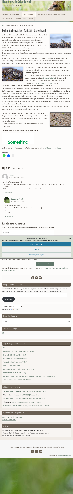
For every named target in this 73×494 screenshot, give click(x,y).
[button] (70, 238)
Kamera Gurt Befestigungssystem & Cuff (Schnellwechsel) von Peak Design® (29, 376)
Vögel (5, 348)
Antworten (8, 193)
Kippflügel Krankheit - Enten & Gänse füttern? (18, 351)
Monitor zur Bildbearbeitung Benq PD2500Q (31, 398)
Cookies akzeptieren (36, 244)
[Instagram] (32, 277)
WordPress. (67, 456)
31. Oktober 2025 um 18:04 (17, 178)
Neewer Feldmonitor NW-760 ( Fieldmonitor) (31, 391)
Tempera (60, 456)
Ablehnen (36, 249)
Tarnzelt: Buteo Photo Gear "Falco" (15, 362)
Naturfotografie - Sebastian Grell (16, 1)
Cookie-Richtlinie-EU (9, 420)
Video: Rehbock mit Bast (11, 366)
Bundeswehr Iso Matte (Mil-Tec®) (14, 373)
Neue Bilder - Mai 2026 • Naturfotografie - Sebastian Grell (22, 406)
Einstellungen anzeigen (36, 254)
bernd (11, 175)
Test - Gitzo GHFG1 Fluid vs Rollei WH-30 (17, 380)
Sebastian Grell (17, 199)
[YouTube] (36, 277)
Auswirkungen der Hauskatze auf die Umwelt (18, 369)
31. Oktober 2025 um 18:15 (19, 201)
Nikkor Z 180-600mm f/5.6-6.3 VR (14, 355)
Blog (3, 333)
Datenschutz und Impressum (12, 417)
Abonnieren (9, 299)
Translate (17, 310)
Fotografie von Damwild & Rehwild (15, 359)
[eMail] (40, 277)
